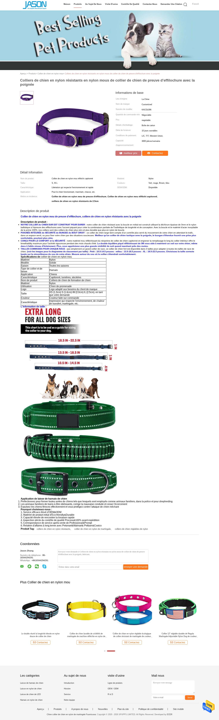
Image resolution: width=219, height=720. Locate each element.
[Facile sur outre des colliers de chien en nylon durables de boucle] (40, 609)
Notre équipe (69, 700)
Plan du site (123, 709)
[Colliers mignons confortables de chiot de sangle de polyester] (177, 609)
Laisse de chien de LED (30, 694)
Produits (78, 4)
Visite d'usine (111, 4)
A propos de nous (79, 709)
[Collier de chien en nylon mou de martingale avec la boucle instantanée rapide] (132, 609)
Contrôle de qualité (130, 4)
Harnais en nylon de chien (31, 700)
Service (67, 694)
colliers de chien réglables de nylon (131, 529)
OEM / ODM (113, 689)
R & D (110, 694)
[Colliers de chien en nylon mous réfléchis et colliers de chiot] (86, 609)
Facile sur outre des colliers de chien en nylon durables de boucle (40, 634)
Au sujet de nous (93, 4)
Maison (67, 4)
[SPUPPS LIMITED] (34, 5)
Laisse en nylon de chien (31, 689)
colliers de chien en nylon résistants (53, 529)
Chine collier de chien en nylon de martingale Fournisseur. (72, 714)
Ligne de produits (115, 683)
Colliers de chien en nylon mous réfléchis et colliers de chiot (86, 634)
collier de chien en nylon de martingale (92, 529)
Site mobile (178, 709)
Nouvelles (103, 709)
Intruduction (69, 683)
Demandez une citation (171, 4)
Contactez (157, 153)
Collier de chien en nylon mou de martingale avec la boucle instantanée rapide (132, 634)
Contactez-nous (150, 4)
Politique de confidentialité (150, 709)
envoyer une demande (136, 567)
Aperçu (40, 709)
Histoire (67, 689)
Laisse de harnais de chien (31, 683)
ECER (169, 714)
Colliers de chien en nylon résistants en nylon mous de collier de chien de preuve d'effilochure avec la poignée (112, 73)
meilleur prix (130, 153)
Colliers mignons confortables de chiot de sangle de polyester (177, 634)
